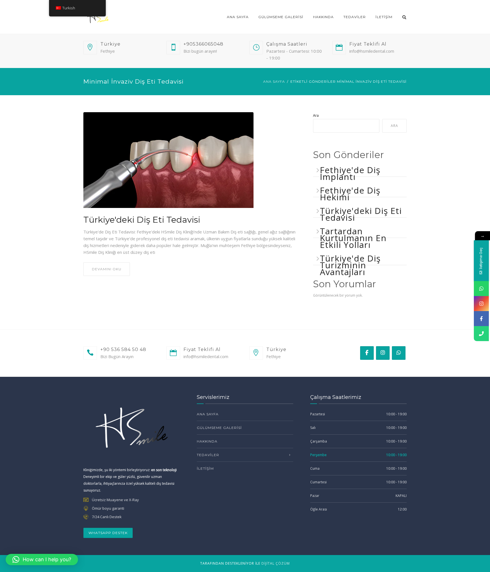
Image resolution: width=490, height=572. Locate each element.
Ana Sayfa (238, 17)
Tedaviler (354, 17)
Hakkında (323, 17)
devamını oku (106, 269)
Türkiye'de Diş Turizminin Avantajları (350, 265)
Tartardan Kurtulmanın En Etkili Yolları (353, 237)
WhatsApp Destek (108, 533)
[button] (42, 559)
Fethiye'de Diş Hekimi (350, 193)
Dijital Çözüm (275, 563)
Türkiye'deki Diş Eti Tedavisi (141, 220)
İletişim (383, 17)
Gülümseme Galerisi (280, 17)
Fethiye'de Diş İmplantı (350, 173)
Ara (316, 115)
